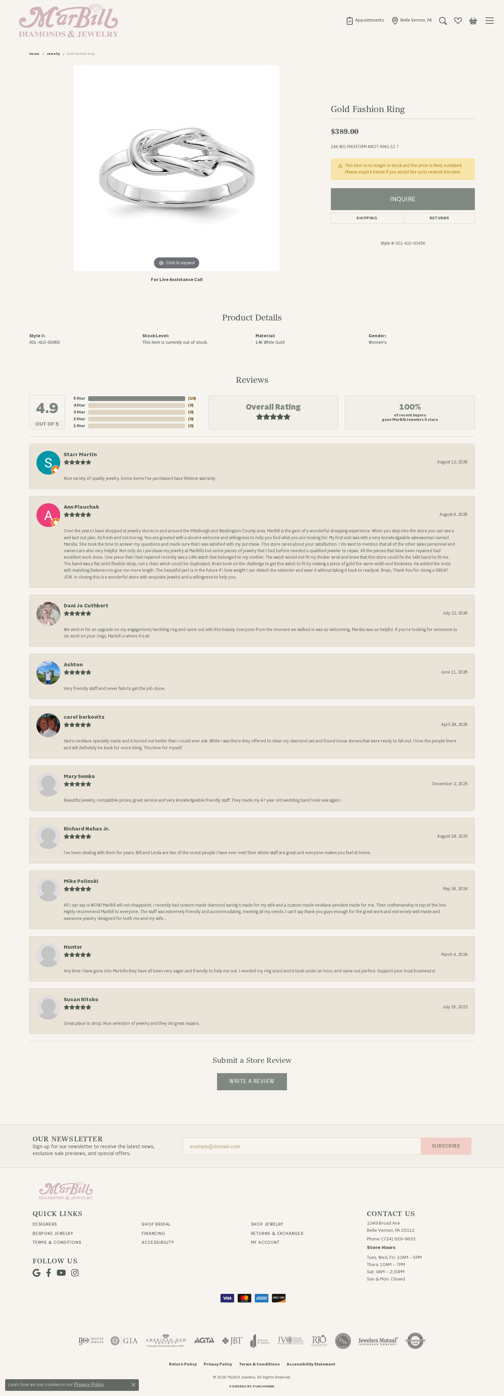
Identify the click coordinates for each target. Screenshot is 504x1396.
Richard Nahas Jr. (86, 829)
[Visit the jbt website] (232, 1340)
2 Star (79, 419)
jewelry (53, 54)
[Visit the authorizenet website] (415, 1340)
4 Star (79, 405)
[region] (176, 168)
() (192, 398)
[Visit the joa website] (260, 1340)
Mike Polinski (81, 881)
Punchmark (263, 1386)
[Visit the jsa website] (343, 1340)
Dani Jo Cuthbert (86, 606)
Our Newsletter (68, 1139)
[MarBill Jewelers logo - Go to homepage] (66, 20)
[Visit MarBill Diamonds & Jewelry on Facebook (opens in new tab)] (48, 1273)
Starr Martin (80, 454)
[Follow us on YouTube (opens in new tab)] (61, 1273)
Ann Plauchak (81, 507)
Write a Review (252, 1081)
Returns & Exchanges (277, 1233)
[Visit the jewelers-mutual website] (378, 1340)
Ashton (73, 664)
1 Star (79, 425)
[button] (443, 20)
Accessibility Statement (311, 1364)
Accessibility (158, 1242)
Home (34, 54)
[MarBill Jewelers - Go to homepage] (66, 1190)
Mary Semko (79, 776)
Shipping (366, 218)
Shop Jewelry (267, 1224)
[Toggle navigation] (491, 21)
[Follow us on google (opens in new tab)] (36, 1273)
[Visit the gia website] (124, 1340)
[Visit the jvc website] (290, 1340)
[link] (365, 20)
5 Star (79, 398)
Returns (439, 218)
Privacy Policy (218, 1364)
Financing (153, 1233)
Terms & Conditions (57, 1242)
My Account (265, 1242)
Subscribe (446, 1146)
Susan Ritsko (81, 999)
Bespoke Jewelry (53, 1233)
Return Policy (183, 1364)
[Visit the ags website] (166, 1340)
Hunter (73, 947)
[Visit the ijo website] (91, 1340)
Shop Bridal (156, 1224)
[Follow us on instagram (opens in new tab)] (75, 1273)
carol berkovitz (84, 717)
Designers (45, 1224)
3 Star (79, 412)
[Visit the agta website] (204, 1340)
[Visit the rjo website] (319, 1340)
